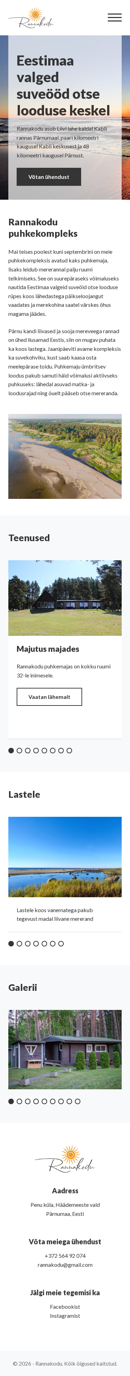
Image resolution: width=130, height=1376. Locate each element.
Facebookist (65, 1306)
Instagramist (65, 1315)
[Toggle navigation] (115, 17)
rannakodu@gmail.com (65, 1264)
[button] (11, 750)
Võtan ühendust (48, 176)
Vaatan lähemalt (49, 696)
